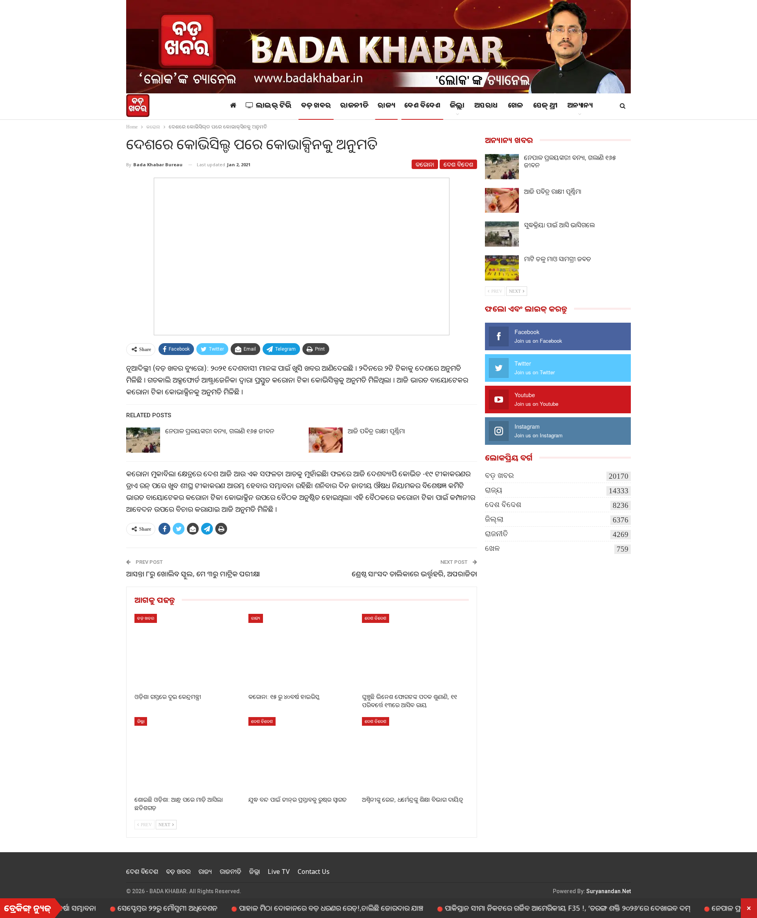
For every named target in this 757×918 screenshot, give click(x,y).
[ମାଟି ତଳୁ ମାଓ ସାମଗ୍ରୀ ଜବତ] (502, 268)
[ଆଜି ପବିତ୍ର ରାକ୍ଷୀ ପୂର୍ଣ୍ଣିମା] (326, 440)
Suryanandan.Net (608, 891)
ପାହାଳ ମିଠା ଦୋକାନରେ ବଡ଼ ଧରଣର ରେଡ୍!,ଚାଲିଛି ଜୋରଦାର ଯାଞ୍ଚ (303, 907)
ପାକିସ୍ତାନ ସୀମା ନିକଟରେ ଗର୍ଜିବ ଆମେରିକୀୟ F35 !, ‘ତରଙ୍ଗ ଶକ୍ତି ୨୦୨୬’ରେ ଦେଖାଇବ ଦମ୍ (539, 907)
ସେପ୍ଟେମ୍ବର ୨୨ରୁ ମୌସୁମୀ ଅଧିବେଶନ (139, 907)
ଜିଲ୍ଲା (457, 106)
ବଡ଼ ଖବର (316, 106)
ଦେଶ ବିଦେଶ (422, 106)
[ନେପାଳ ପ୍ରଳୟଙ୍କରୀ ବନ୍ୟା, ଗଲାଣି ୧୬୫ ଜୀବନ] (143, 440)
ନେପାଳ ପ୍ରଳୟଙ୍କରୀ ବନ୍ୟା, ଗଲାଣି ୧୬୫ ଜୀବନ (219, 431)
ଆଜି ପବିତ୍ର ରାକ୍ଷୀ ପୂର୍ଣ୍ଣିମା (376, 431)
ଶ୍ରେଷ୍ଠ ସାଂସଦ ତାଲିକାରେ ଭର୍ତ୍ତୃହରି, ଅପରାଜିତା (414, 573)
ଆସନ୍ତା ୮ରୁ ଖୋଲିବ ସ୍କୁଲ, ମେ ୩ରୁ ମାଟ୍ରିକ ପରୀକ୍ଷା (193, 573)
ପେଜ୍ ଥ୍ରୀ (545, 106)
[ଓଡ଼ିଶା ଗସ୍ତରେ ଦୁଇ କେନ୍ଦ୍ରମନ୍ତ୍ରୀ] (187, 651)
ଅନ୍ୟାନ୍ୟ (580, 106)
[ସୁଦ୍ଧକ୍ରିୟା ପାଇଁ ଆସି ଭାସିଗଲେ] (502, 234)
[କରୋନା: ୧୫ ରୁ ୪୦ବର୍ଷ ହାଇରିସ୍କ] (301, 651)
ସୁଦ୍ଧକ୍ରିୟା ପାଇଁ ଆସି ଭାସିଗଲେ (559, 225)
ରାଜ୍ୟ (386, 106)
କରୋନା (425, 164)
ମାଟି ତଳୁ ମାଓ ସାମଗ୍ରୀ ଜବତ (557, 259)
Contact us (314, 871)
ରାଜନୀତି (354, 106)
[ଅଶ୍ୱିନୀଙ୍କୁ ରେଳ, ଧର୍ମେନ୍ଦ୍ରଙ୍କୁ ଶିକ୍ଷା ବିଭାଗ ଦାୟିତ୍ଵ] (415, 754)
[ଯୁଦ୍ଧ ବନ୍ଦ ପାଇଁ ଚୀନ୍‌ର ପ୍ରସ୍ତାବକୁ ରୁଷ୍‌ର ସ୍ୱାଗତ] (301, 754)
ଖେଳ (516, 106)
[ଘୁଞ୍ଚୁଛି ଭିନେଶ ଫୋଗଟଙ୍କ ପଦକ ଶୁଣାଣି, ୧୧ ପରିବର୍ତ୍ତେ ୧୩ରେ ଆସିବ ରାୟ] (415, 651)
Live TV (279, 871)
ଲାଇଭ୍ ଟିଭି (274, 106)
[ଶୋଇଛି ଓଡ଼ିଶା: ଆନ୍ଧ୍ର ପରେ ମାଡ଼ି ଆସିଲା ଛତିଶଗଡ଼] (187, 754)
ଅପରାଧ (486, 106)
